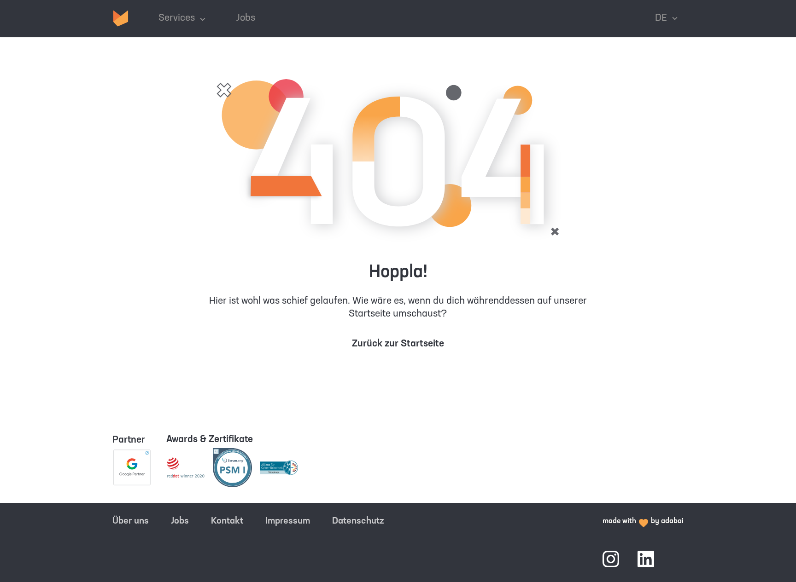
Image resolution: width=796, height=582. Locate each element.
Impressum (287, 521)
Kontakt (227, 521)
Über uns (130, 521)
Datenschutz (358, 521)
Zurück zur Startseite (398, 344)
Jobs (180, 521)
